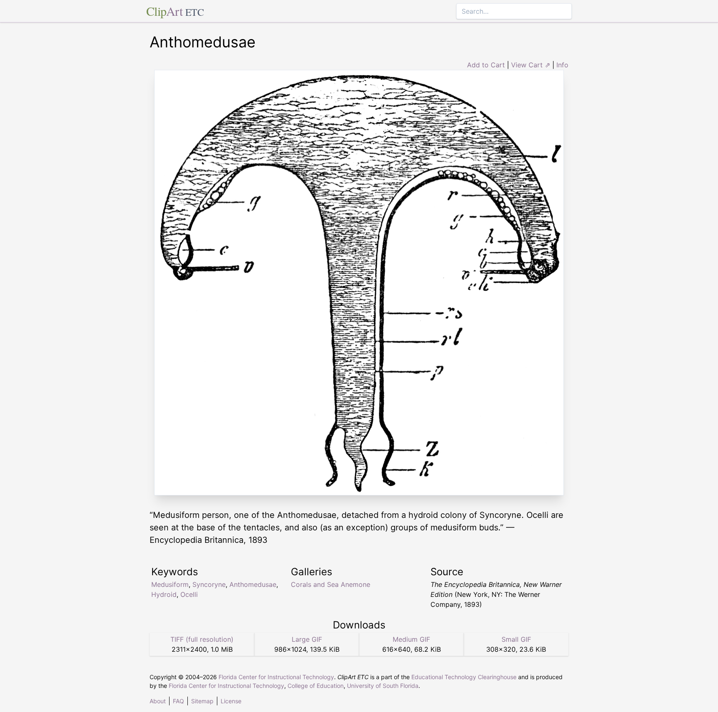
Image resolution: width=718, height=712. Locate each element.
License (231, 701)
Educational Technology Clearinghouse (463, 676)
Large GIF (307, 639)
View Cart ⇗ (530, 65)
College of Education (316, 685)
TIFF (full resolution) (202, 639)
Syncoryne (209, 584)
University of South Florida (382, 685)
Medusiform (170, 584)
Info (562, 65)
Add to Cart (486, 65)
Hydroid (164, 594)
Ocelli (189, 594)
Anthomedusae (252, 584)
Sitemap (202, 701)
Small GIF (516, 639)
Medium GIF (411, 639)
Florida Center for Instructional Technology (276, 676)
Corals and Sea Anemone (330, 584)
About (158, 701)
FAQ (178, 701)
